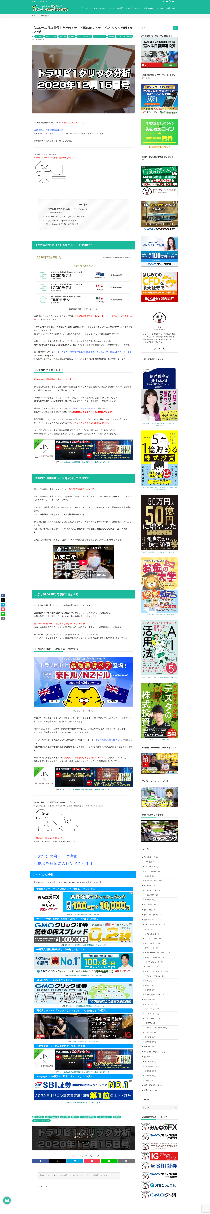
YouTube (149, 885)
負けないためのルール (154, 995)
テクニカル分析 (152, 871)
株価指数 (150, 1071)
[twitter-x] (163, 1)
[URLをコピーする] (126, 1161)
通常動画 (150, 900)
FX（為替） (39, 36)
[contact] (173, 1)
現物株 (149, 1080)
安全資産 (150, 1037)
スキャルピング (152, 943)
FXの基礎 (150, 862)
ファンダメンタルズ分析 (124, 36)
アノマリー (151, 1004)
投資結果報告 (152, 895)
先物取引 (150, 985)
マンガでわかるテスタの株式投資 (159, 739)
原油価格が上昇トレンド (59, 213)
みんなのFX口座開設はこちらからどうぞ (85, 914)
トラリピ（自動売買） (84, 36)
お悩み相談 (149, 910)
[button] (40, 1161)
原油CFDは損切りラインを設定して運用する (65, 216)
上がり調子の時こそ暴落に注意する (61, 220)
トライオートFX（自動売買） (157, 952)
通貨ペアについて (51, 36)
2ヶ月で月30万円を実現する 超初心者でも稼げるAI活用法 (159, 677)
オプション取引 (152, 934)
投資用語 (111, 36)
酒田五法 (150, 1023)
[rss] (170, 1)
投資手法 (71, 36)
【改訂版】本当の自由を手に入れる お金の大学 (159, 614)
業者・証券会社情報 (154, 1085)
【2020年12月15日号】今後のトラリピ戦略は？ (67, 209)
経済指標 (150, 1042)
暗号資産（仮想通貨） (154, 1052)
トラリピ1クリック (99, 36)
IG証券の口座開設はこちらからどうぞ (85, 1041)
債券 (148, 981)
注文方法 (150, 876)
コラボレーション (153, 890)
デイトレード (151, 948)
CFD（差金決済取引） (155, 924)
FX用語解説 (151, 867)
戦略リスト (152, 967)
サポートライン (152, 1009)
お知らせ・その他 (152, 915)
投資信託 (150, 990)
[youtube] (166, 1)
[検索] (176, 1)
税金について (150, 1090)
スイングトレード (153, 939)
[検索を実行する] (175, 28)
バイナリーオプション (154, 976)
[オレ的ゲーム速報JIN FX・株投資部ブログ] (50, 8)
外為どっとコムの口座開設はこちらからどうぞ (85, 975)
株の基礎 (150, 1061)
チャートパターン (153, 1018)
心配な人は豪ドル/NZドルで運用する (64, 224)
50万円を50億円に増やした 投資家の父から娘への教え (159, 552)
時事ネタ (149, 1047)
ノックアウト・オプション (156, 971)
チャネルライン (152, 1014)
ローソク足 (150, 1032)
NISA (148, 929)
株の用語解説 (152, 1066)
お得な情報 (62, 36)
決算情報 (150, 1076)
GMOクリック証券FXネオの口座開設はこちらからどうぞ (85, 945)
